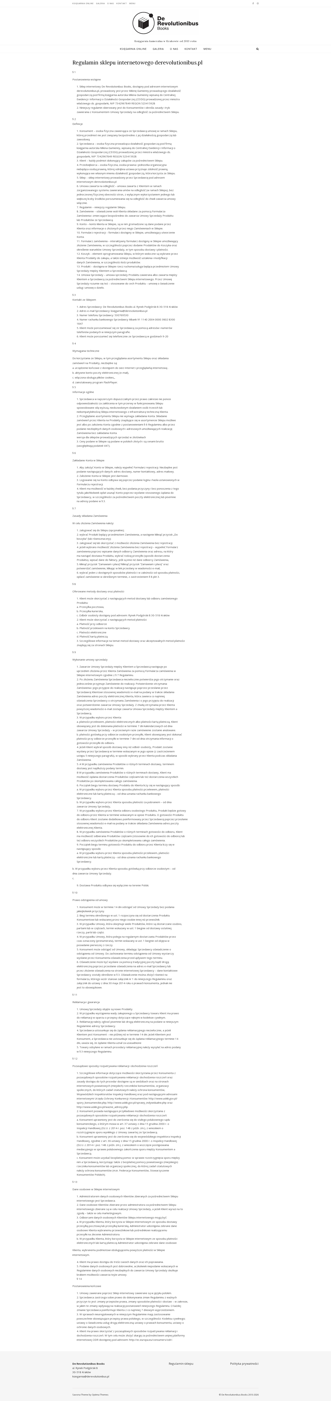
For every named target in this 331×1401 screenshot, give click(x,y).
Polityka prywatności (244, 1364)
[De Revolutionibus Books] (165, 22)
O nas (110, 3)
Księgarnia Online (83, 3)
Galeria (100, 3)
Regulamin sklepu (181, 1364)
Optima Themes (100, 1394)
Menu (132, 3)
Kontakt (121, 3)
